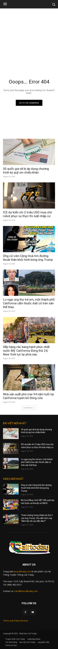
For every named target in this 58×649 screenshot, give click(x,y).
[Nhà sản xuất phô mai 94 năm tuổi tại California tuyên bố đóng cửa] (29, 377)
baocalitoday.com (22, 571)
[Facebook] (25, 612)
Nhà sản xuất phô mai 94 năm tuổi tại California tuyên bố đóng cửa (28, 396)
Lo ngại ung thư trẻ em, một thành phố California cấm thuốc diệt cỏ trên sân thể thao (29, 303)
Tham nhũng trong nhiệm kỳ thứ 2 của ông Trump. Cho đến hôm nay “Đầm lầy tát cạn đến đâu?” (37, 518)
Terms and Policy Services (15, 620)
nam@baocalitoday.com (26, 591)
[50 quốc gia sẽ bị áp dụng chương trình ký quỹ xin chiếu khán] (29, 152)
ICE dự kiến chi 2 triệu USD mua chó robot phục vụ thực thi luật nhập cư (27, 214)
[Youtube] (33, 612)
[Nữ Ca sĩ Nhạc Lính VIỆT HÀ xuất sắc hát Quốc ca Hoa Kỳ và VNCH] (11, 504)
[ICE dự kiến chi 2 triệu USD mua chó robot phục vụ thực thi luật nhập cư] (29, 195)
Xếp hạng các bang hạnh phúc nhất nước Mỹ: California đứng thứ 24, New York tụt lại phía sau (26, 350)
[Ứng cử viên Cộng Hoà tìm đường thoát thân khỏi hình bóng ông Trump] (29, 239)
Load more (28, 407)
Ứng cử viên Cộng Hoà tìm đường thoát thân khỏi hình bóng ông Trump (28, 257)
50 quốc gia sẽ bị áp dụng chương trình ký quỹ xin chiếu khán (26, 170)
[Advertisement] (29, 39)
